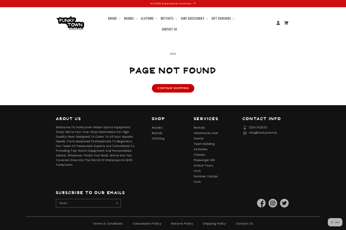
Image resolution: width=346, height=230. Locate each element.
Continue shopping (173, 88)
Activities (201, 149)
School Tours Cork (203, 168)
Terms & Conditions (108, 224)
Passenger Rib (204, 160)
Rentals (199, 128)
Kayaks (157, 128)
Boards (157, 133)
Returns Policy (182, 224)
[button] (112, 18)
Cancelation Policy (147, 224)
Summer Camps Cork (206, 179)
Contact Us (244, 224)
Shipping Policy (214, 224)
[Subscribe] (117, 203)
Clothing (158, 138)
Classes (199, 155)
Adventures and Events (206, 136)
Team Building (204, 144)
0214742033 (258, 127)
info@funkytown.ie (263, 133)
